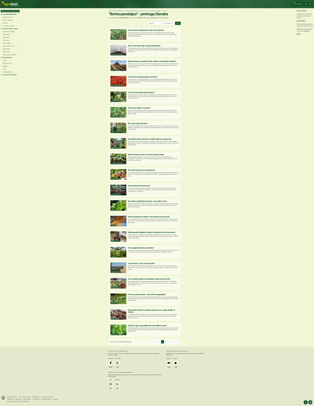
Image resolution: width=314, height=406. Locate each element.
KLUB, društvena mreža (10, 74)
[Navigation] (310, 4)
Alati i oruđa (6, 40)
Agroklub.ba (121, 10)
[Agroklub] (11, 4)
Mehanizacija (6, 37)
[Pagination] (154, 341)
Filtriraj (178, 23)
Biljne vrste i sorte (7, 63)
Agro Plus (5, 23)
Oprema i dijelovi (7, 43)
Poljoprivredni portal (12, 397)
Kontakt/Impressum (46, 399)
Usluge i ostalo (6, 51)
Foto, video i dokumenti (8, 26)
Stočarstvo (5, 66)
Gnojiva (4, 60)
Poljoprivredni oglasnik (10, 28)
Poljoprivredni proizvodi (9, 46)
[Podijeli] (306, 402)
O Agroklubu (10, 399)
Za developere (36, 399)
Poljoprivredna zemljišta (9, 31)
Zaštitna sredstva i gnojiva (9, 54)
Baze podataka (7, 57)
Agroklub (20, 401)
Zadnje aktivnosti (302, 10)
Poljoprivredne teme (8, 17)
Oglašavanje (18, 399)
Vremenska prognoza (8, 72)
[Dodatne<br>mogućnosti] (310, 402)
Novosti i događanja (8, 20)
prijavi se (307, 31)
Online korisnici (301, 21)
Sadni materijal (6, 49)
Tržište (4, 69)
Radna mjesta (6, 34)
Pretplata (55, 399)
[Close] (306, 4)
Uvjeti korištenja (27, 399)
